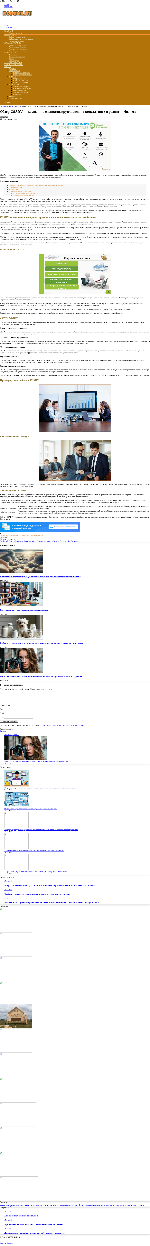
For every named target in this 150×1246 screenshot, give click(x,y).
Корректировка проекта (18, 51)
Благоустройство (13, 63)
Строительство (11, 53)
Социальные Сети (15, 98)
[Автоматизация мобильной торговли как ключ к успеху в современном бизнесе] (16, 849)
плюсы (97, 1205)
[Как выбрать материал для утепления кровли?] (16, 956)
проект (113, 1205)
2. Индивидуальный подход (23, 195)
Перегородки (14, 61)
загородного (49, 1205)
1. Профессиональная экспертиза (25, 193)
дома (27, 1205)
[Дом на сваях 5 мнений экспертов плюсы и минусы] (19, 1175)
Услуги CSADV (15, 189)
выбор (2, 1205)
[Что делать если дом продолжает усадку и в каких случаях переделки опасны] (16, 1027)
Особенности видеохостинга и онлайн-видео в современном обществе (30, 809)
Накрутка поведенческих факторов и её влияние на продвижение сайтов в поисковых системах (40, 788)
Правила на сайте (15, 33)
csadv (2, 535)
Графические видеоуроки (22, 88)
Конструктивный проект (18, 49)
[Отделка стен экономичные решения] (17, 981)
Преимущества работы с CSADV (21, 191)
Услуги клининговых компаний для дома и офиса (24, 610)
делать (17, 1205)
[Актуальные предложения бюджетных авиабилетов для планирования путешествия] (21, 572)
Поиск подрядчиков (16, 41)
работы (118, 1205)
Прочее (7, 67)
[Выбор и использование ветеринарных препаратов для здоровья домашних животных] (21, 639)
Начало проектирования (18, 45)
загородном (59, 1205)
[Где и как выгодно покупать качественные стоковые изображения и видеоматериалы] (21, 672)
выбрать (10, 1205)
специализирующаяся (34, 535)
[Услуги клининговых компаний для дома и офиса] (21, 606)
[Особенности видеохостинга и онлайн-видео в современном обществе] (16, 807)
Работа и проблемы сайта (22, 75)
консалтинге (16, 535)
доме (33, 1205)
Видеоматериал (14, 85)
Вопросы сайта (14, 71)
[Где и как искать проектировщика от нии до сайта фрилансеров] (21, 931)
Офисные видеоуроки (21, 92)
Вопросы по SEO (19, 79)
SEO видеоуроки (19, 90)
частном (141, 1205)
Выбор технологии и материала (21, 39)
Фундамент (13, 55)
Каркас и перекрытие (17, 57)
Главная (3, 106)
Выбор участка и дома (17, 37)
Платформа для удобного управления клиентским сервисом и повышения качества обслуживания (41, 830)
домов (37, 1205)
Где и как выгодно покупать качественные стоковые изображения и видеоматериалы (41, 676)
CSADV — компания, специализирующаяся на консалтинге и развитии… (36, 185)
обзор (24, 535)
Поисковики (18, 94)
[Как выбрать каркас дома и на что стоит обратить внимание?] (21, 1003)
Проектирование (12, 43)
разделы (122, 1205)
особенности (90, 1205)
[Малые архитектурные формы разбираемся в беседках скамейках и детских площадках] (18, 1101)
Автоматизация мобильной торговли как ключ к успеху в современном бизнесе (34, 851)
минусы (74, 1205)
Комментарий (6, 705)
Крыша (11, 59)
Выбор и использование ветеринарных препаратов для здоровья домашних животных (41, 643)
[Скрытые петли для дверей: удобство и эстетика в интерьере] (16, 1151)
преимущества (105, 1205)
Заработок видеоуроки (21, 86)
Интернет (12, 77)
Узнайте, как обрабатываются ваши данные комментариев (62, 725)
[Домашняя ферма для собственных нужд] (16, 1052)
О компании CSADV (17, 187)
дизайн (21, 1205)
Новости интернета (20, 81)
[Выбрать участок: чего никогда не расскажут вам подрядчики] (18, 1126)
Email (2, 713)
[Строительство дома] (18, 21)
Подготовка (10, 35)
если (41, 1205)
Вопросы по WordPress (21, 73)
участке (127, 1205)
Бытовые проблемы (13, 65)
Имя (2, 709)
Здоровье (12, 69)
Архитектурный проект (18, 47)
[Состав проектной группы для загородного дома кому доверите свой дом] (19, 1200)
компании (67, 1205)
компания (8, 535)
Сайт (2, 717)
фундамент (134, 1205)
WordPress (12, 96)
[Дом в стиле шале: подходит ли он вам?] (21, 1077)
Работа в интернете (20, 83)
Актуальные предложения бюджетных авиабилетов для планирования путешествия (40, 577)
